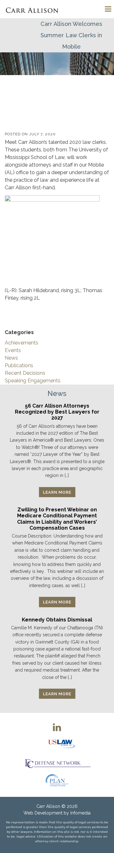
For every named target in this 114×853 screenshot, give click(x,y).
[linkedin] (57, 727)
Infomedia (80, 812)
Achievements (21, 343)
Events (13, 350)
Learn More (57, 492)
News (11, 358)
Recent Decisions (25, 373)
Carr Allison (48, 806)
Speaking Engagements (32, 381)
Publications (19, 365)
